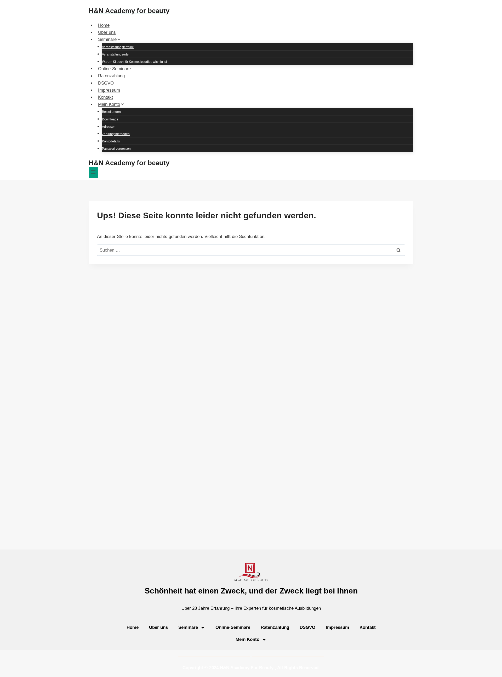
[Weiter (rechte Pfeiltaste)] (493, 338)
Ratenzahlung (111, 76)
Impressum (109, 90)
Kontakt (105, 97)
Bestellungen (111, 112)
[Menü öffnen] (93, 172)
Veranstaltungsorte (115, 54)
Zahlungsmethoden (116, 134)
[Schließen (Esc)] (496, 6)
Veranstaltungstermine (118, 47)
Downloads (110, 119)
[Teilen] (484, 6)
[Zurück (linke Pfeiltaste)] (9, 338)
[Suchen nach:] (251, 250)
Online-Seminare (114, 68)
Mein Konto (247, 639)
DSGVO (106, 83)
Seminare (188, 627)
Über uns (107, 32)
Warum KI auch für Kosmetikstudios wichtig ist (134, 62)
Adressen (109, 127)
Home (104, 25)
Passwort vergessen (116, 149)
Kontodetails (111, 141)
